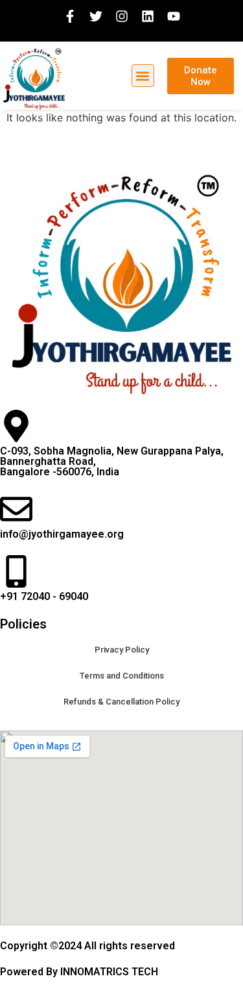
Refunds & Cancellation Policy (121, 701)
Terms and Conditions (122, 675)
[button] (143, 75)
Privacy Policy (122, 650)
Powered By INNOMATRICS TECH (79, 972)
